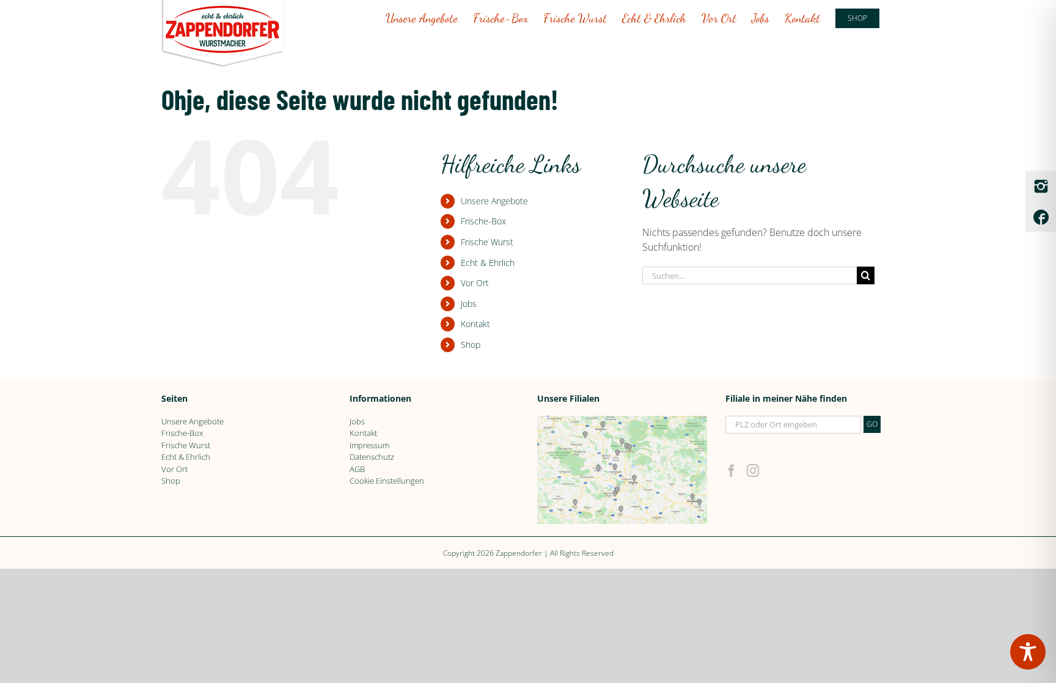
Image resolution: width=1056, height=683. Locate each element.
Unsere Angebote (494, 201)
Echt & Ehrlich (488, 262)
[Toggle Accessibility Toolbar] (1028, 652)
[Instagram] (753, 471)
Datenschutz (372, 456)
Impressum (369, 445)
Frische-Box (483, 221)
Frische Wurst (487, 242)
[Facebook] (731, 471)
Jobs (469, 303)
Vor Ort (475, 283)
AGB (357, 468)
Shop (470, 344)
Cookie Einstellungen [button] (387, 480)
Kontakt (475, 324)
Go (872, 424)
